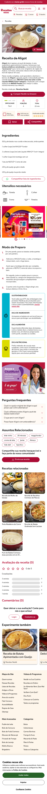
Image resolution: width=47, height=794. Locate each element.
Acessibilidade (7, 705)
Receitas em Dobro (31, 683)
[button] (34, 121)
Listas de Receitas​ (8, 687)
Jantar (22, 440)
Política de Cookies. (20, 770)
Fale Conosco (7, 701)
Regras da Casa (8, 708)
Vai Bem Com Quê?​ (31, 692)
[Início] (6, 11)
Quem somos (7, 679)
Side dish (7, 445)
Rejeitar (23, 782)
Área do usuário (8, 697)
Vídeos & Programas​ (9, 694)
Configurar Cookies (23, 789)
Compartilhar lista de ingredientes (26, 179)
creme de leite (9, 440)
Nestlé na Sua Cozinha (32, 679)
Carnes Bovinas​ (29, 732)
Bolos (26, 724)
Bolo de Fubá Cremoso (10, 732)
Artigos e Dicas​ (7, 690)
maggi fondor (36, 436)
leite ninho (8, 436)
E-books (42, 15)
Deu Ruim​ (27, 696)
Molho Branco (7, 746)
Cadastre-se (30, 617)
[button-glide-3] (27, 239)
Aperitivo (19, 445)
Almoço (33, 440)
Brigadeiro (6, 750)
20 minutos (21, 436)
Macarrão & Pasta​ (30, 739)
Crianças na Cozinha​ (31, 700)
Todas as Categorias (31, 750)
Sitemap (5, 712)
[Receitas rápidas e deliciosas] (23, 222)
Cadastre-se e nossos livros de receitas (23, 2)
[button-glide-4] (29, 239)
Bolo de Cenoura (8, 728)
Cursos (30, 15)
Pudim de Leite (7, 724)
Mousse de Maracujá (10, 735)
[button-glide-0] (19, 239)
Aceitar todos (24, 775)
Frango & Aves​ (29, 735)
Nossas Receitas (8, 683)
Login (14, 617)
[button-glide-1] (22, 239)
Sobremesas (28, 728)
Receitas (19, 15)
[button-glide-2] (24, 239)
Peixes (26, 746)
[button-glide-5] (32, 239)
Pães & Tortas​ (28, 742)
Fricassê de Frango (9, 739)
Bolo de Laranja (8, 742)
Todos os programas (31, 703)
